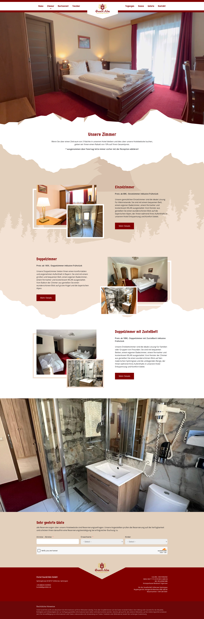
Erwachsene (86, 537)
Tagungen (129, 6)
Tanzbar (76, 6)
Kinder (128, 537)
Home (40, 6)
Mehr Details (124, 226)
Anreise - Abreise (44, 537)
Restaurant (63, 6)
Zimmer (50, 6)
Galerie (151, 6)
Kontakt (162, 6)
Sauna (141, 6)
